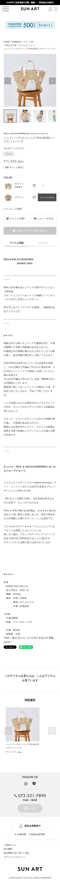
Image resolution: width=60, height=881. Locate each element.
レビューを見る (45, 218)
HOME (7, 42)
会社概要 (8, 849)
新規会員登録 (38, 834)
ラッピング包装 (14, 208)
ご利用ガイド (10, 845)
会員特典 (21, 834)
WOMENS (16, 42)
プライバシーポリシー (14, 857)
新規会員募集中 (32, 825)
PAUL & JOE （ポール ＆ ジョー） (20, 45)
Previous (7, 81)
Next (52, 81)
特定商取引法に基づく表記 (17, 853)
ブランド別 (28, 42)
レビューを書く (18, 218)
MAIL (33, 808)
